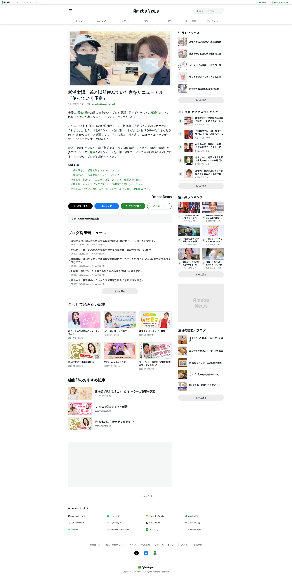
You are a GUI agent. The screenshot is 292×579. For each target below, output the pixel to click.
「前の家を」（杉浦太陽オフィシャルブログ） (96, 170)
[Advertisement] (95, 464)
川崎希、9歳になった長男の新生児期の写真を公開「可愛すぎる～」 (108, 271)
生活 (168, 20)
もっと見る (120, 291)
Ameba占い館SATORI (119, 529)
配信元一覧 (95, 544)
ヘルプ (133, 544)
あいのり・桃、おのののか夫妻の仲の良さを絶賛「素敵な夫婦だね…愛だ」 (112, 250)
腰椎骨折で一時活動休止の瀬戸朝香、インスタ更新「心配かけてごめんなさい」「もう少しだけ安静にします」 (209, 122)
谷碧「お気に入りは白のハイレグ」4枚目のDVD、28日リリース (215, 266)
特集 (146, 20)
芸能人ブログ (266, 2)
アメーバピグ (115, 522)
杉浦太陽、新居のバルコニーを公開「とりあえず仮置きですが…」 (107, 179)
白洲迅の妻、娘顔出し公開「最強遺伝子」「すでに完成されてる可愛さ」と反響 (209, 147)
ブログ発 (124, 20)
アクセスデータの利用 (191, 544)
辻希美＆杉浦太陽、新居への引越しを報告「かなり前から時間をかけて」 (111, 188)
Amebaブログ (194, 516)
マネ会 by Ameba (156, 516)
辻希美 (91, 152)
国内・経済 (190, 20)
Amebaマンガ (194, 522)
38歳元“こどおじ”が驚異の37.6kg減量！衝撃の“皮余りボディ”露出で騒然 (190, 242)
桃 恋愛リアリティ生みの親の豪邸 (205, 362)
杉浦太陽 (81, 112)
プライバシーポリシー (165, 544)
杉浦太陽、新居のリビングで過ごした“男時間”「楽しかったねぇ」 (107, 184)
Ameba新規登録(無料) (281, 2)
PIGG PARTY (154, 522)
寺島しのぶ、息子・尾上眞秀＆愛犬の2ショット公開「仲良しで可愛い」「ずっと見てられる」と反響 (209, 162)
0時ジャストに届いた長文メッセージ (205, 386)
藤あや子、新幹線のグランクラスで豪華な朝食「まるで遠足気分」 (107, 280)
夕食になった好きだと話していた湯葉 (206, 339)
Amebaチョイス (78, 516)
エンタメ (101, 20)
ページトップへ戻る (146, 496)
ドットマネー (115, 516)
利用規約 (145, 544)
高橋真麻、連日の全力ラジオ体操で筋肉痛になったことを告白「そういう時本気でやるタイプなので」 (121, 260)
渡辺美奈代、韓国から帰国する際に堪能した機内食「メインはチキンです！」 (113, 240)
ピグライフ (76, 529)
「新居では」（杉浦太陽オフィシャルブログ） (96, 175)
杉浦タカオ (157, 112)
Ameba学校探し (195, 529)
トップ (79, 20)
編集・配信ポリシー (115, 544)
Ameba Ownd (77, 522)
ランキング (213, 20)
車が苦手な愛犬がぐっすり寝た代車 (206, 350)
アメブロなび (154, 529)
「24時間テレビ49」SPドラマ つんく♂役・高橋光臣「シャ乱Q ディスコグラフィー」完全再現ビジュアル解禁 (209, 135)
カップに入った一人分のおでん (204, 374)
